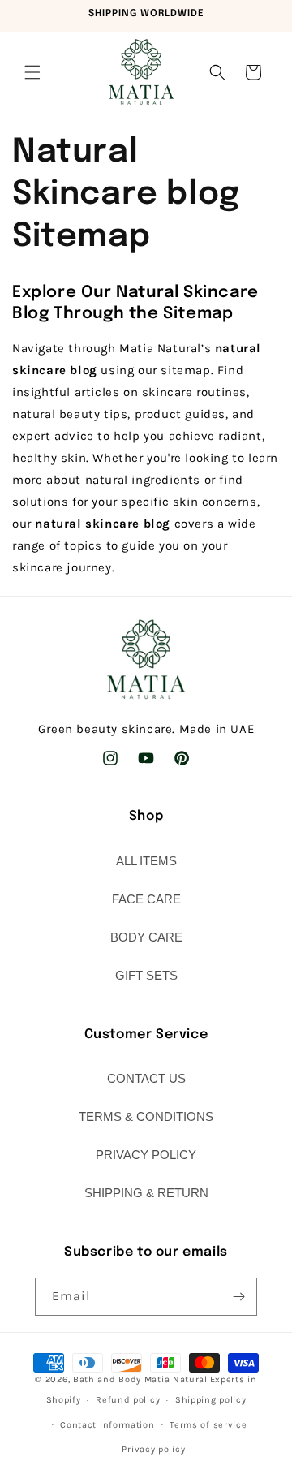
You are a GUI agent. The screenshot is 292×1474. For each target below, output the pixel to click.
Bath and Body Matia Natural (140, 1379)
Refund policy (128, 1399)
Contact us (146, 1078)
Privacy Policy (146, 1155)
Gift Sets (146, 975)
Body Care (146, 937)
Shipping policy (211, 1399)
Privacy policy (153, 1449)
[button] (32, 72)
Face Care (146, 899)
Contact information (107, 1425)
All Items (146, 861)
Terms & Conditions (146, 1116)
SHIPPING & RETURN (146, 1193)
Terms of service (208, 1425)
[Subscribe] (238, 1297)
